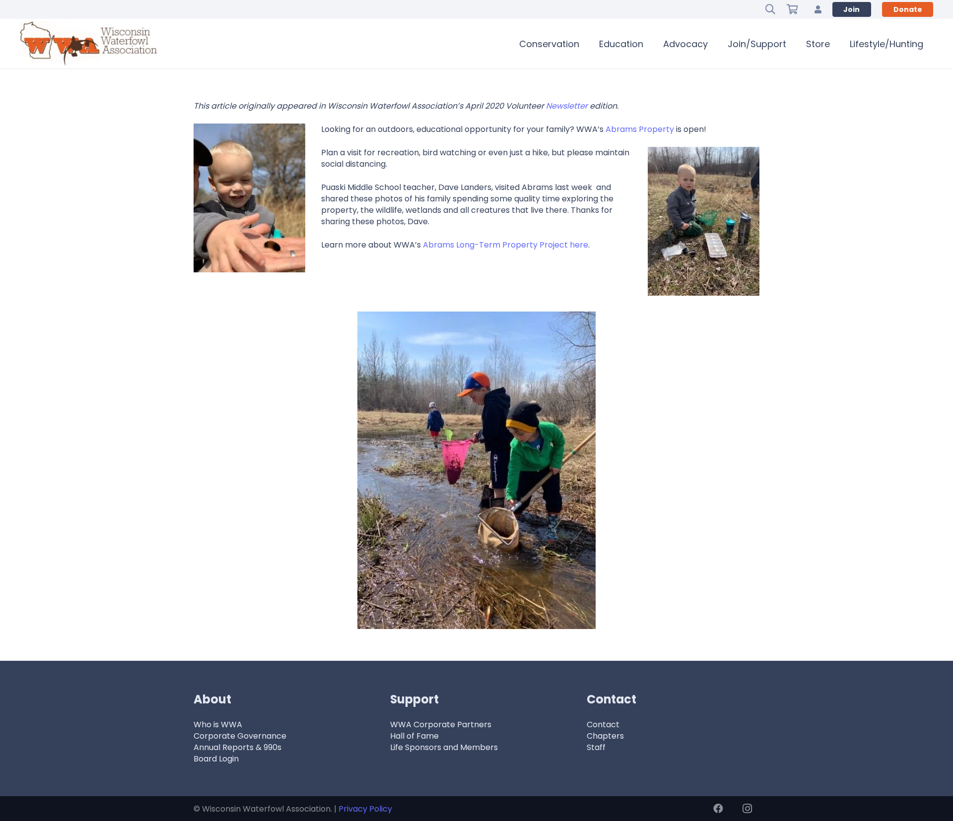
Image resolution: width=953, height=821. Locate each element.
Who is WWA (218, 724)
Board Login (216, 758)
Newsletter (567, 106)
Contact (603, 724)
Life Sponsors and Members (444, 747)
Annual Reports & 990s (237, 747)
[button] (770, 9)
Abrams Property (640, 129)
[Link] (818, 9)
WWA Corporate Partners (440, 724)
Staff (596, 747)
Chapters (605, 736)
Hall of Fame (414, 736)
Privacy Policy (365, 809)
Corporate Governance (240, 736)
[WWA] (88, 43)
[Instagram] (747, 808)
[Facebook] (718, 808)
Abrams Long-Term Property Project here (505, 245)
